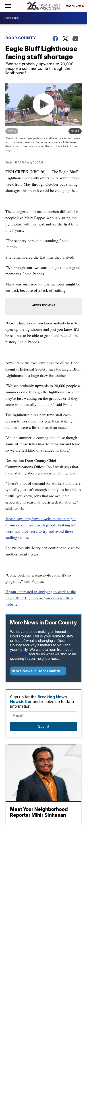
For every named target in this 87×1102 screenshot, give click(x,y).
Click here (19, 654)
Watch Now (74, 6)
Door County (20, 38)
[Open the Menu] (7, 6)
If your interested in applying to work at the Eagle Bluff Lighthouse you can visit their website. (40, 598)
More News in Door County (36, 671)
